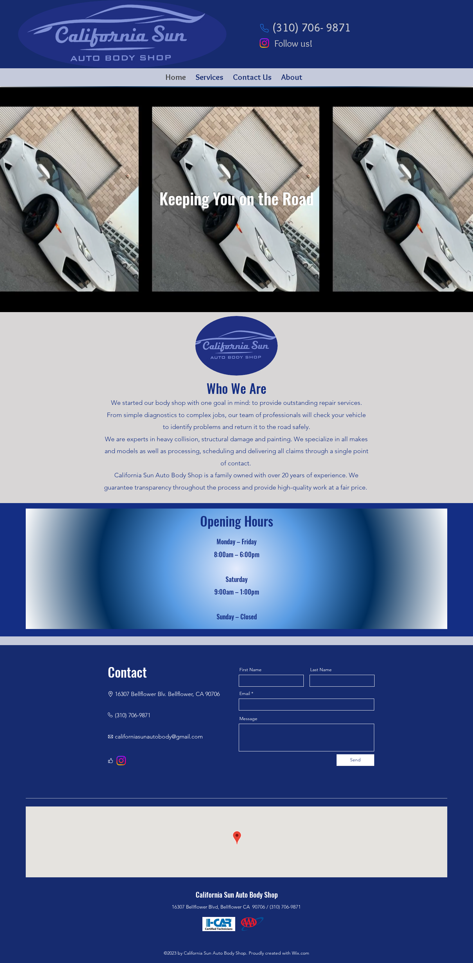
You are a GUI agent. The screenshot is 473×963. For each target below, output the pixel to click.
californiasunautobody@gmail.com (159, 736)
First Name (250, 669)
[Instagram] (264, 43)
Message (248, 718)
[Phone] (264, 28)
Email (244, 693)
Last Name (321, 669)
